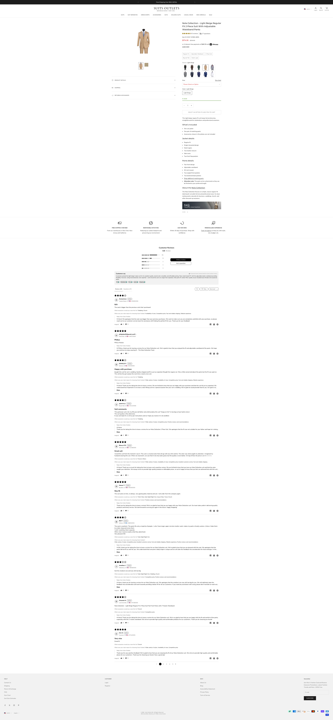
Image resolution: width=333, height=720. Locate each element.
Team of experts (206, 231)
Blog (201, 686)
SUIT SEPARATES (133, 15)
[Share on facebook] (211, 324)
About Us (203, 683)
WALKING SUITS (176, 15)
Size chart (218, 80)
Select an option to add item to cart (201, 112)
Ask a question (180, 263)
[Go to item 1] (140, 65)
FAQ (5, 692)
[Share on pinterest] (217, 324)
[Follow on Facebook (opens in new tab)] (5, 705)
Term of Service (205, 695)
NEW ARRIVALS (201, 15)
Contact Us (7, 683)
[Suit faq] (201, 205)
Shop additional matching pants (194, 178)
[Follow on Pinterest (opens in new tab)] (18, 705)
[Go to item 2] (146, 64)
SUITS (122, 15)
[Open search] (197, 289)
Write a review (180, 260)
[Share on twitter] (214, 324)
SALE (210, 15)
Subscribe (309, 698)
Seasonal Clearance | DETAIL (169, 2)
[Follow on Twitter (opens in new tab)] (9, 705)
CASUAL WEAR (188, 15)
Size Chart (7, 695)
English (16, 713)
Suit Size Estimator (10, 698)
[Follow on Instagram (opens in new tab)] (14, 705)
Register (107, 686)
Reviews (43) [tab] (118, 289)
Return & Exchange (10, 689)
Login (106, 683)
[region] (166, 2)
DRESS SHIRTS (145, 15)
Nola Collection (198, 188)
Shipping (7, 686)
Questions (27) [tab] (127, 289)
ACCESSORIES (157, 15)
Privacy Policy (204, 692)
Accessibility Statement (207, 689)
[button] (201, 34)
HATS (166, 15)
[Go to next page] (176, 664)
